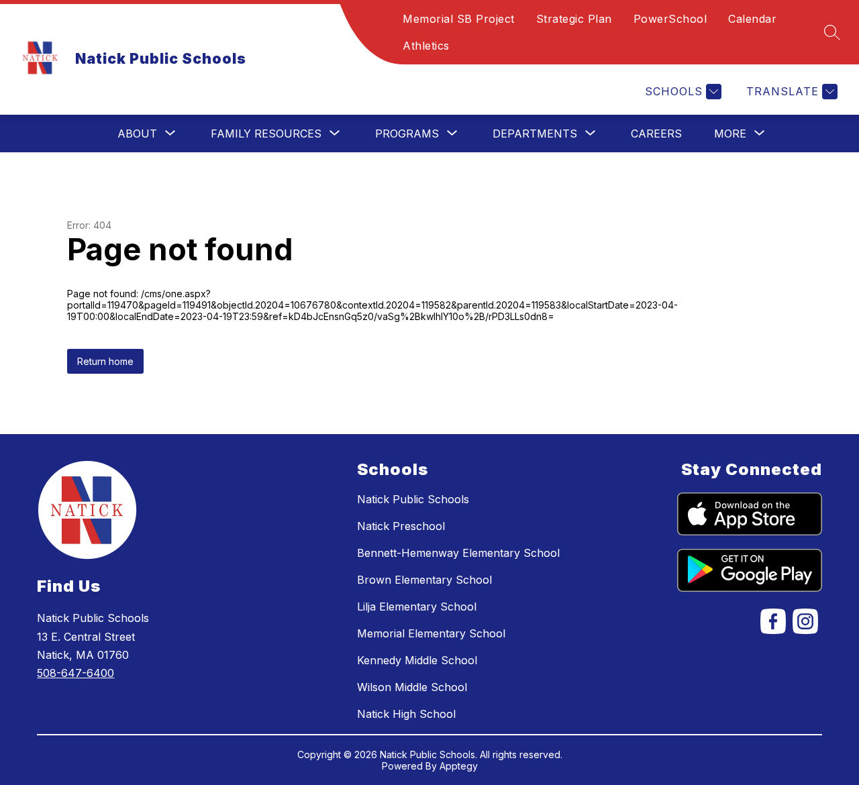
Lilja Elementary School (416, 606)
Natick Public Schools (413, 499)
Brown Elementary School (424, 579)
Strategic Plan (574, 18)
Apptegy (459, 766)
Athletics (426, 45)
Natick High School (406, 714)
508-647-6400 (75, 673)
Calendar (752, 18)
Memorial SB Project (459, 18)
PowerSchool (670, 18)
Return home (105, 361)
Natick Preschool (401, 526)
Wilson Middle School (412, 687)
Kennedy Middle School (417, 660)
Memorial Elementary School (431, 633)
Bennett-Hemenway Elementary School (458, 553)
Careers (656, 133)
